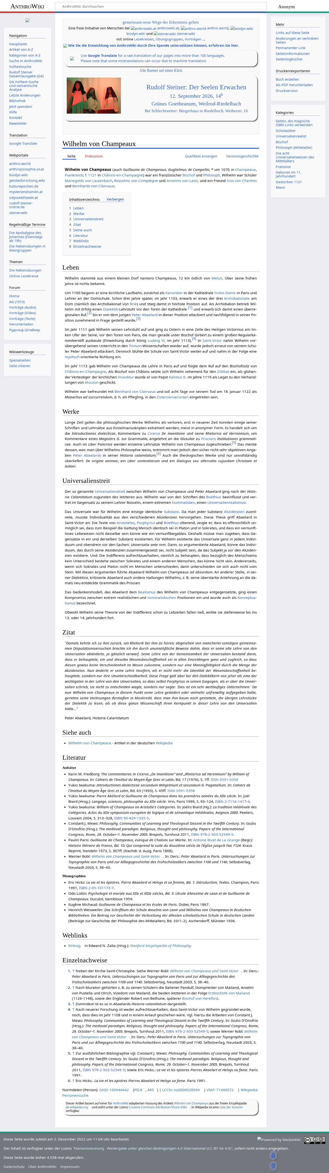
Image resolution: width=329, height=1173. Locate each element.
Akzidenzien (234, 511)
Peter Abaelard (145, 314)
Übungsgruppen (169, 39)
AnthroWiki (27, 6)
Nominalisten (183, 502)
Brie (133, 303)
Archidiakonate (237, 298)
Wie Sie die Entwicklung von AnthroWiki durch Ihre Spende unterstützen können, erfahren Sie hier (153, 45)
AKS (150, 1089)
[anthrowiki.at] (143, 28)
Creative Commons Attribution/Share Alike (158, 1107)
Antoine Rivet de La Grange (216, 839)
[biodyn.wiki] (241, 28)
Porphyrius (146, 522)
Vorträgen (193, 39)
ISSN (215, 779)
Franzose (283, 166)
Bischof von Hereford (200, 998)
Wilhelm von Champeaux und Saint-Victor (126, 856)
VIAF (210, 1089)
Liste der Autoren (231, 1107)
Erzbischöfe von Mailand (229, 993)
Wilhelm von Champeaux (89, 742)
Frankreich (74, 175)
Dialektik (110, 309)
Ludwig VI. (157, 340)
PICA (138, 1089)
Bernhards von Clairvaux (93, 185)
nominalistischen (161, 597)
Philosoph (211, 175)
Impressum (69, 1166)
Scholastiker (286, 130)
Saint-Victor (212, 340)
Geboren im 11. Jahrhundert (288, 174)
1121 (92, 175)
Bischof (189, 175)
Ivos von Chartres (242, 180)
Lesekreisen (144, 39)
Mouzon (92, 382)
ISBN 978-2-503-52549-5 (212, 834)
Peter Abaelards (87, 455)
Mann (280, 187)
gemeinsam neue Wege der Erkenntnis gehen (161, 22)
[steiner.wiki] (165, 33)
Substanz (171, 511)
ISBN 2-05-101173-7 (96, 887)
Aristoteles (126, 522)
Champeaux (245, 169)
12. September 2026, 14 (196, 96)
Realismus (146, 592)
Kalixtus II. (177, 377)
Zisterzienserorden (173, 397)
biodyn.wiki (135, 33)
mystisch (72, 356)
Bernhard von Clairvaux (135, 391)
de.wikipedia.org (77, 1107)
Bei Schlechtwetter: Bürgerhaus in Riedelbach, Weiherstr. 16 (196, 111)
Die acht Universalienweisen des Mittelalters (295, 157)
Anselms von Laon (182, 180)
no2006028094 (187, 1089)
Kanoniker (174, 292)
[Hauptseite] (27, 19)
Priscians (208, 438)
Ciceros (154, 433)
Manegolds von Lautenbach (88, 180)
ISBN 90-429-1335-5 (131, 818)
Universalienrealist (291, 136)
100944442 (119, 1089)
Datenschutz (14, 1166)
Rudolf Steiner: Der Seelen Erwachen (196, 87)
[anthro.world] (193, 28)
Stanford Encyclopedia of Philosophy (160, 945)
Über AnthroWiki (42, 1166)
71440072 (225, 1089)
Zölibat (223, 371)
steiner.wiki (186, 33)
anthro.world (218, 28)
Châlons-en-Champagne (122, 175)
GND (103, 1089)
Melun (216, 278)
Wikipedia (164, 742)
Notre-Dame (225, 292)
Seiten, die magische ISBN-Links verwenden (294, 123)
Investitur (126, 377)
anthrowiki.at (168, 28)
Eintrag (74, 945)
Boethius (213, 496)
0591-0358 (229, 779)
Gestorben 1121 (289, 182)
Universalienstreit (110, 491)
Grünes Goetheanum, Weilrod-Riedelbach (196, 104)
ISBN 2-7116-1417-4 (232, 801)
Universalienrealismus (226, 502)
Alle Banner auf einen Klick (160, 70)
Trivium (135, 345)
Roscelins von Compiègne (136, 180)
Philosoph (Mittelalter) (294, 147)
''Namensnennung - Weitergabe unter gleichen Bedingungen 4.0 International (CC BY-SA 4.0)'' (153, 1148)
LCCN (167, 1089)
